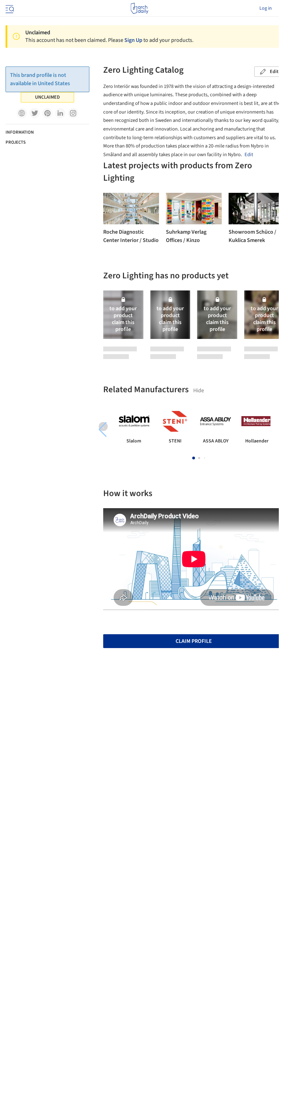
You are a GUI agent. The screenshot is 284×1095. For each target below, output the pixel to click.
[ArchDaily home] (139, 8)
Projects (16, 142)
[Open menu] (9, 8)
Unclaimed (47, 97)
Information (20, 132)
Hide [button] (198, 390)
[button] (22, 113)
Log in (265, 8)
